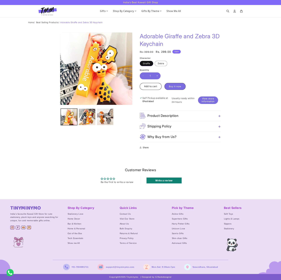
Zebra (161, 63)
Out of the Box (75, 233)
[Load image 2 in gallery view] (87, 117)
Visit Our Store (127, 219)
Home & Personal (76, 228)
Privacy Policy (127, 238)
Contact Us (125, 214)
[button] (180, 116)
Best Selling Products (47, 22)
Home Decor (74, 219)
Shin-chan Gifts (179, 238)
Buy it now (175, 86)
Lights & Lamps (231, 219)
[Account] (234, 11)
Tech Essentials (75, 238)
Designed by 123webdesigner (157, 277)
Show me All (74, 243)
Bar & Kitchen (74, 224)
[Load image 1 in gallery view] (69, 117)
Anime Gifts (178, 214)
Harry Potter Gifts (181, 224)
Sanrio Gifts (178, 233)
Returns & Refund (129, 233)
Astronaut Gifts (179, 243)
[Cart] (241, 11)
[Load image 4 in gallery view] (105, 117)
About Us (124, 224)
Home (31, 22)
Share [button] (146, 147)
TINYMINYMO (25, 208)
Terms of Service (128, 243)
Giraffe (146, 63)
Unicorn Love (178, 228)
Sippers (228, 224)
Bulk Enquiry (126, 228)
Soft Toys (228, 214)
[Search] (227, 11)
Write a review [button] (164, 180)
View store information (208, 100)
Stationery (229, 228)
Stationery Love (75, 214)
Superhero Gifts (180, 219)
